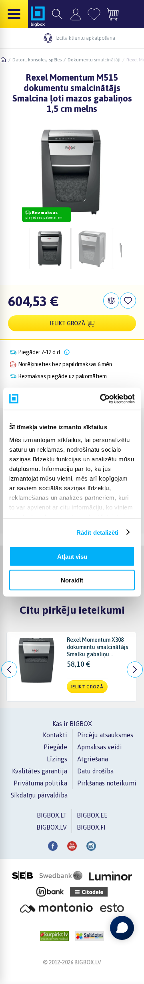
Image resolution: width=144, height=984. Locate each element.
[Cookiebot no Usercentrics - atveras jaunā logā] (101, 399)
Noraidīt (72, 579)
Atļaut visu (72, 556)
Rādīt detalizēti (97, 532)
